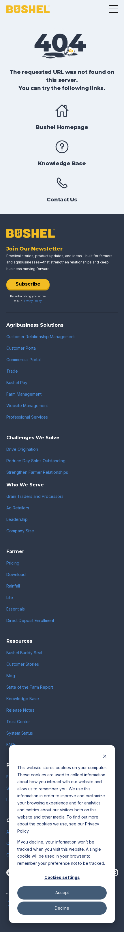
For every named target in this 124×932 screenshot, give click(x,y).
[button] (113, 9)
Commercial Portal (23, 359)
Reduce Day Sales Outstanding (35, 460)
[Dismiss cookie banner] (105, 756)
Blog (10, 675)
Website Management (27, 405)
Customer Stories (22, 664)
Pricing (12, 563)
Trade (12, 371)
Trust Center (18, 721)
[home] (28, 9)
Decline (62, 908)
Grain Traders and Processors (34, 496)
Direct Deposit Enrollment (30, 620)
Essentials (15, 608)
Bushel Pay (16, 382)
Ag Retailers (17, 507)
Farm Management (24, 394)
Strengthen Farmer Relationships (37, 472)
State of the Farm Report (29, 687)
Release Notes (20, 710)
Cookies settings (62, 877)
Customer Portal (21, 348)
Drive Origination (22, 449)
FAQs (11, 744)
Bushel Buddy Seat (24, 652)
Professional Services (27, 417)
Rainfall (13, 586)
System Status (19, 733)
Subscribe (28, 284)
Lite (9, 597)
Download (16, 574)
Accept (62, 892)
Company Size (20, 530)
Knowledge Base (22, 698)
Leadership (17, 519)
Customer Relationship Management (40, 336)
